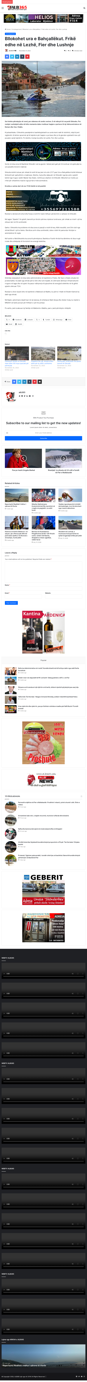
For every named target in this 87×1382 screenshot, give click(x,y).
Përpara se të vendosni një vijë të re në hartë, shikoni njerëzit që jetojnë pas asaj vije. (48, 708)
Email (7, 614)
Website (48, 614)
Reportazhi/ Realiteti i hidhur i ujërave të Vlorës (15, 526)
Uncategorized (16, 29)
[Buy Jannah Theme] (43, 18)
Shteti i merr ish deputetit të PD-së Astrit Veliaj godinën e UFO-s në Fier (43, 699)
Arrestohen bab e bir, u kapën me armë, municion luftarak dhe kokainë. (43, 836)
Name (7, 606)
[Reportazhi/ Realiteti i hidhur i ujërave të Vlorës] (17, 516)
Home (8, 29)
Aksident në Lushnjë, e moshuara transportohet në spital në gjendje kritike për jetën (70, 554)
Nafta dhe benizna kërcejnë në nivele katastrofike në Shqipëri (40, 850)
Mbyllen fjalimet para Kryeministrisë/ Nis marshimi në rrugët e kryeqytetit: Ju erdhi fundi (43, 528)
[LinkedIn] (27, 417)
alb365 (11, 50)
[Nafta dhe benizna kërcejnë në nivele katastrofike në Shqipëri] (11, 855)
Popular (43, 681)
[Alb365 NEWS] (17, 8)
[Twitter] (25, 417)
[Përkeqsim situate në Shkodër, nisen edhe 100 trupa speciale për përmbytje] (17, 374)
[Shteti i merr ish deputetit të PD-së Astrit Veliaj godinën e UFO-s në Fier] (11, 702)
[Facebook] (22, 417)
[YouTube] (30, 417)
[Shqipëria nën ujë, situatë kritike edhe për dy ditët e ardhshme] (43, 374)
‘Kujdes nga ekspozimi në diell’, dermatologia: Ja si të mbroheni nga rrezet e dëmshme (69, 527)
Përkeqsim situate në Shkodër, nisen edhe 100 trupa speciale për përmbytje (17, 384)
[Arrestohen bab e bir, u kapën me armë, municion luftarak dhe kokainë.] (11, 841)
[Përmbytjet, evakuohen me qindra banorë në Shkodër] (69, 374)
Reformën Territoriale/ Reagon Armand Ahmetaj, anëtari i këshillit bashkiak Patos (47, 718)
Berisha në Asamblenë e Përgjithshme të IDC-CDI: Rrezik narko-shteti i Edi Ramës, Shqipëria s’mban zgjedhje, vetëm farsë (43, 557)
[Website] (20, 417)
